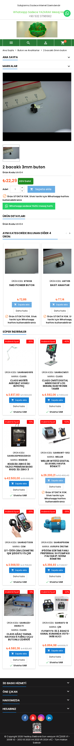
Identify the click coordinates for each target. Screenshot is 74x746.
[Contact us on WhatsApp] (67, 13)
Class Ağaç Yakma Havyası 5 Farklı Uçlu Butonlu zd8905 (19, 636)
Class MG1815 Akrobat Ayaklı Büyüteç (19, 383)
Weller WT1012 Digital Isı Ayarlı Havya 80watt (55, 463)
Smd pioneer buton (21, 285)
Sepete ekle (40, 189)
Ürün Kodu (9, 172)
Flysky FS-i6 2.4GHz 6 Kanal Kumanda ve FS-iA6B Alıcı (55, 633)
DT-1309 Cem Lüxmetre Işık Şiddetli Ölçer (19, 552)
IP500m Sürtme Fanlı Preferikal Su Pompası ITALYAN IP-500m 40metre (55, 554)
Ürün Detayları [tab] (14, 216)
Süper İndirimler (14, 332)
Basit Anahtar (60, 285)
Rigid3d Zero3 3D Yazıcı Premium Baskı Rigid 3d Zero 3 (19, 466)
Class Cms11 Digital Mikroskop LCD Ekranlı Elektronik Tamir (55, 384)
